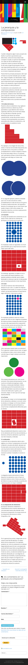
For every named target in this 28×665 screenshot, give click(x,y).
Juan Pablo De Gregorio (8, 32)
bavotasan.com (20, 662)
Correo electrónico (7, 614)
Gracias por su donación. (8, 637)
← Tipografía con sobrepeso (5, 569)
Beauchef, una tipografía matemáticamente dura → (21, 570)
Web (2, 619)
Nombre (4, 608)
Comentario (5, 591)
